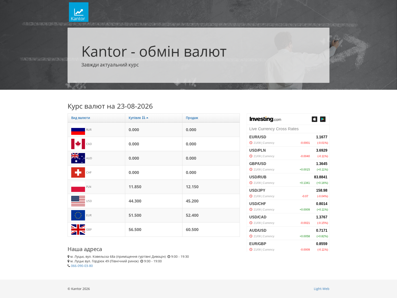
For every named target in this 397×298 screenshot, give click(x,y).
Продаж (192, 118)
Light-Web (321, 288)
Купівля (135, 118)
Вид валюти (80, 118)
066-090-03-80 (82, 265)
